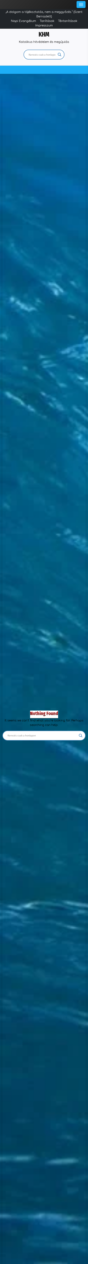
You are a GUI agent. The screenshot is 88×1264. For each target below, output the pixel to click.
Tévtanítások (67, 21)
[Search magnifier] (59, 54)
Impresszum (44, 25)
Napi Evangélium (23, 21)
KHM (44, 34)
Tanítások (47, 21)
